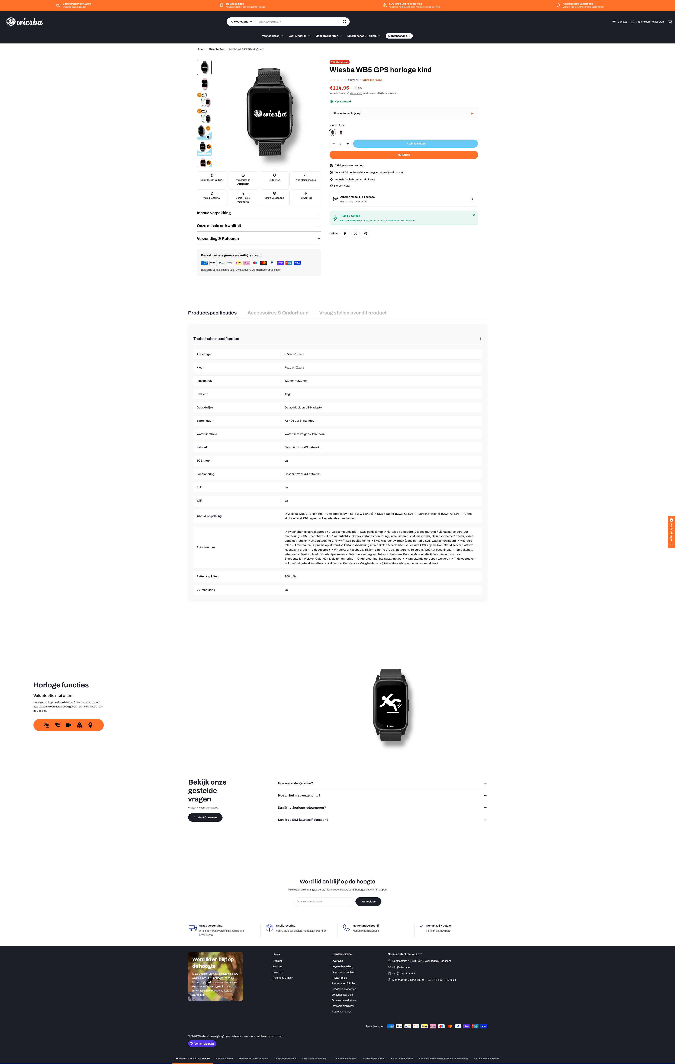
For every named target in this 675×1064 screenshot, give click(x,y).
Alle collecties (216, 49)
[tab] (212, 314)
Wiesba (201, 1036)
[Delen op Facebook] (345, 233)
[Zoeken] (345, 22)
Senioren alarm (224, 1058)
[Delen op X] (355, 233)
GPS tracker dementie (314, 1058)
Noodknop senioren (285, 1058)
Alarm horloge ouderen (486, 1058)
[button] (404, 113)
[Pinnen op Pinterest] (366, 233)
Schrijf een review (372, 80)
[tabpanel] (337, 462)
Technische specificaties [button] (337, 338)
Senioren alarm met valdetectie (193, 1058)
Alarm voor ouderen (402, 1058)
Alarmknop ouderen (374, 1058)
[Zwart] (332, 132)
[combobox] (288, 21)
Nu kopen (404, 154)
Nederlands (373, 1026)
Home (200, 49)
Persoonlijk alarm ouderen (253, 1058)
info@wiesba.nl (401, 967)
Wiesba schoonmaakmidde (362, 220)
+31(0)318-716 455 (403, 973)
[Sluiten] (474, 215)
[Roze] (341, 132)
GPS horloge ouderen (344, 1058)
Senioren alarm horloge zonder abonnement (443, 1058)
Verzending (356, 93)
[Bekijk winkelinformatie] (472, 199)
